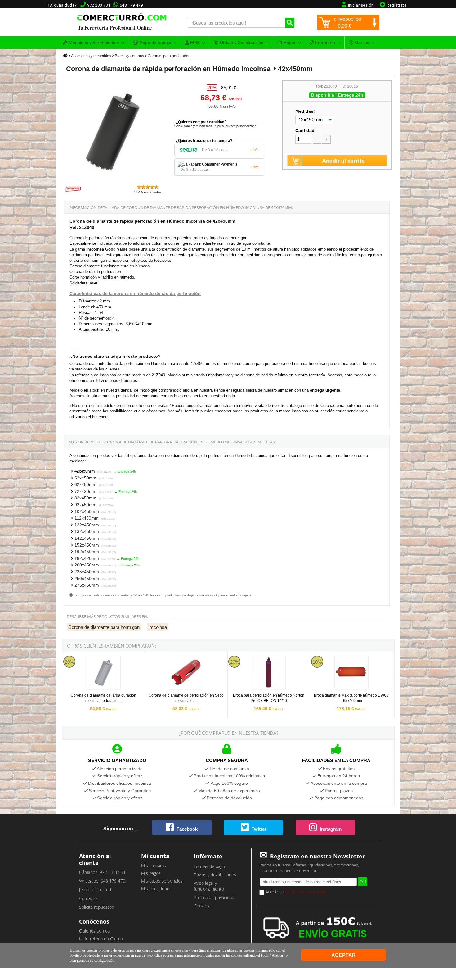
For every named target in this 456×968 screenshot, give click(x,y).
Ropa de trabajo (154, 42)
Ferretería (324, 42)
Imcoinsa (157, 627)
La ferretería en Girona (101, 939)
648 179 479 (131, 5)
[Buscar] (289, 23)
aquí (166, 955)
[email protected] (95, 890)
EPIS (194, 42)
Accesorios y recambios (91, 56)
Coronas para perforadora (170, 56)
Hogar (289, 42)
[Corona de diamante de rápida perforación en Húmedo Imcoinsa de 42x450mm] (113, 181)
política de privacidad (305, 892)
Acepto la (294, 892)
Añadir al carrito (343, 161)
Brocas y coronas (129, 56)
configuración (104, 960)
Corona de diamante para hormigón (104, 627)
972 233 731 (98, 5)
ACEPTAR (343, 955)
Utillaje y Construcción (241, 42)
